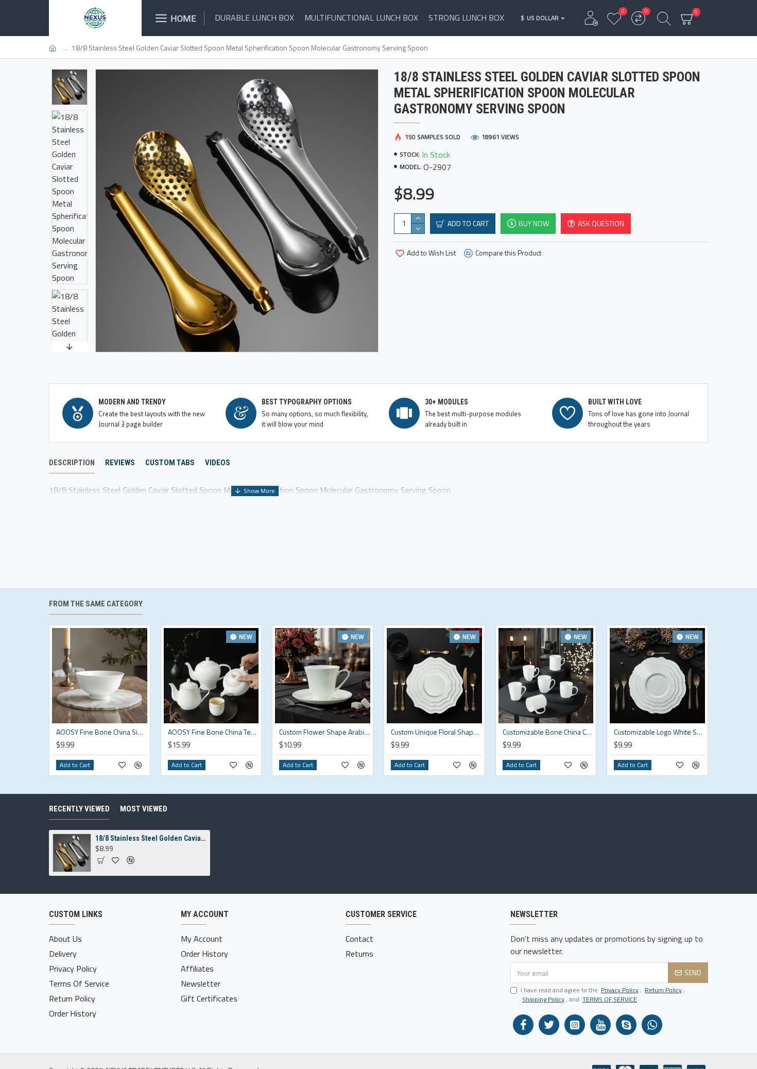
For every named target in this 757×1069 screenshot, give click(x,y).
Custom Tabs (170, 462)
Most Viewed (143, 808)
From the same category (96, 603)
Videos (217, 462)
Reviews (120, 462)
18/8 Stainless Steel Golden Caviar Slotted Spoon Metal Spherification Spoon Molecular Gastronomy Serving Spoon (151, 838)
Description (72, 462)
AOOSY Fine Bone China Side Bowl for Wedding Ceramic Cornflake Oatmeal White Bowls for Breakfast (101, 732)
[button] (69, 71)
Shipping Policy (543, 999)
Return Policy (663, 990)
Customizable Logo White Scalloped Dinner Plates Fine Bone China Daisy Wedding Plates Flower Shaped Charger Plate (659, 732)
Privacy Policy (620, 990)
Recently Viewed (79, 808)
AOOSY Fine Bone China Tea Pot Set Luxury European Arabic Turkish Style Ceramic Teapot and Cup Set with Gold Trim (213, 732)
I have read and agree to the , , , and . (603, 995)
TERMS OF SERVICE (609, 999)
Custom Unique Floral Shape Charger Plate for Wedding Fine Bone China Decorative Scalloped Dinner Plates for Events (436, 732)
